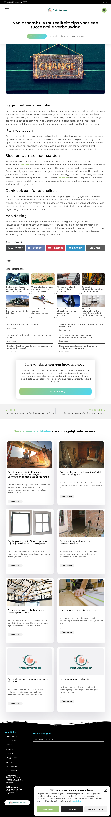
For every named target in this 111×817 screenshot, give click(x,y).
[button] (105, 790)
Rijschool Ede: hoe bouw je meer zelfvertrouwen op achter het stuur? (29, 347)
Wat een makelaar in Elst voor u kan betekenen (66, 289)
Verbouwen (36, 36)
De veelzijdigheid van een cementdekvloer (75, 542)
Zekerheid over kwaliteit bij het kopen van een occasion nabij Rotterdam (68, 312)
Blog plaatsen (11, 758)
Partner (9, 745)
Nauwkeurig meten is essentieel (78, 610)
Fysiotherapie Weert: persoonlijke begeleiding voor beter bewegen (17, 289)
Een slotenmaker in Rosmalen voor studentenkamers (40, 311)
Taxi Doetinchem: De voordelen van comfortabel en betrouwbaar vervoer (76, 336)
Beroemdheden (12, 736)
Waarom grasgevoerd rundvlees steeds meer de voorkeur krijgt (81, 325)
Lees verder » (12, 328)
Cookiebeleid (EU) (13, 771)
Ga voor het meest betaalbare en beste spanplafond (27, 611)
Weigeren (72, 809)
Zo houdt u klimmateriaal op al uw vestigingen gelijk (92, 289)
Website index (12, 766)
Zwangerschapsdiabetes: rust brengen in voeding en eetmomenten (78, 347)
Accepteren (48, 809)
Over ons (9, 749)
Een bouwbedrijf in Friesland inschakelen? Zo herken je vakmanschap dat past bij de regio (28, 474)
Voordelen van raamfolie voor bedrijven (25, 324)
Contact (9, 762)
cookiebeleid (76, 801)
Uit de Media (11, 740)
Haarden (25, 164)
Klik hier (63, 177)
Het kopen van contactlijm (75, 679)
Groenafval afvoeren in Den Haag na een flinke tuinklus (17, 311)
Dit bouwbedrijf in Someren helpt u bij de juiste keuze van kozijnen (29, 542)
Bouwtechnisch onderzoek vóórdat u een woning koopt (80, 473)
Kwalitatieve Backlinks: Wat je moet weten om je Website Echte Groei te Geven (14, 779)
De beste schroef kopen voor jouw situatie (28, 680)
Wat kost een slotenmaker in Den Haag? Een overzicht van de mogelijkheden (92, 312)
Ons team (10, 753)
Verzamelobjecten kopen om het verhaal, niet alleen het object (42, 289)
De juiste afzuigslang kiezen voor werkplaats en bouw (29, 336)
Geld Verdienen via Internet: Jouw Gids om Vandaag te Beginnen (14, 790)
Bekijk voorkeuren (95, 809)
